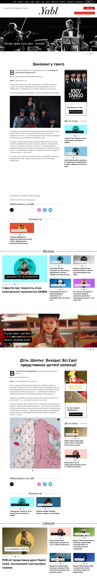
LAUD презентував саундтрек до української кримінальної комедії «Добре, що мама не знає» (75, 163)
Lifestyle (66, 438)
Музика (20, 2)
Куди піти (55, 2)
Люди (32, 2)
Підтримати (79, 2)
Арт (43, 2)
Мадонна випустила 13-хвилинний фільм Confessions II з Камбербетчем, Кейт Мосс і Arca (60, 296)
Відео (38, 2)
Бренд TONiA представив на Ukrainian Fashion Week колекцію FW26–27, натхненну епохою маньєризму (83, 544)
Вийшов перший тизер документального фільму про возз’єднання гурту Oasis (83, 271)
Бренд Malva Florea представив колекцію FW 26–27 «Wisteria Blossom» (75, 465)
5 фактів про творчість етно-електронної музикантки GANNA (75, 140)
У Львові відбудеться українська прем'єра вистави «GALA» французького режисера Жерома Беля (21, 240)
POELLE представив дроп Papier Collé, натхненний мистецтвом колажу (73, 443)
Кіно (15, 2)
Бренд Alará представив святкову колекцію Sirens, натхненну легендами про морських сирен (60, 569)
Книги (48, 2)
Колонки (62, 2)
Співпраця (70, 2)
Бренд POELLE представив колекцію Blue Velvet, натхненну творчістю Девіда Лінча (83, 569)
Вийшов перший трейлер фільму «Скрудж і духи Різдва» (48, 512)
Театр (27, 2)
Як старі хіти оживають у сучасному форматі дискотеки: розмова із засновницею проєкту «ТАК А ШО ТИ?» (83, 296)
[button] (94, 1)
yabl (4, 53)
